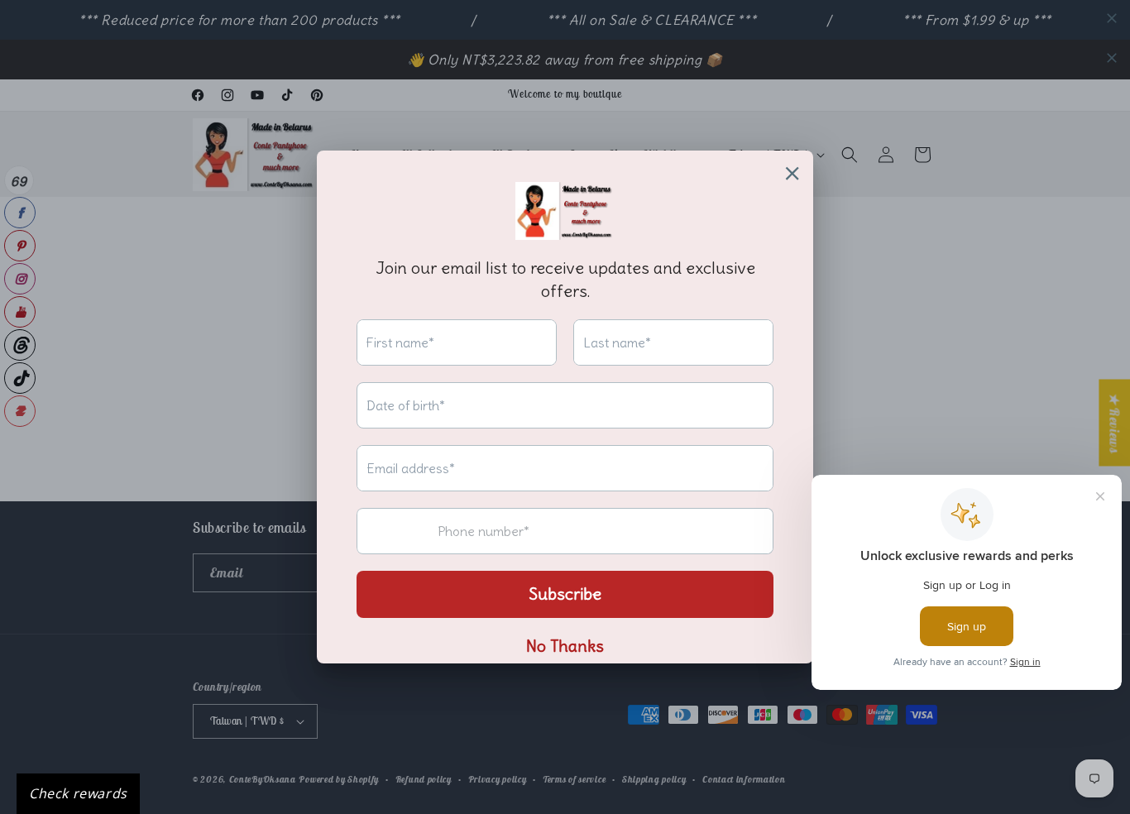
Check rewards (78, 793)
